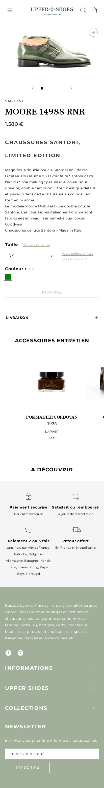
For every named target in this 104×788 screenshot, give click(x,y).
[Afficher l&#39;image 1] (42, 88)
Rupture (52, 292)
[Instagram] (20, 653)
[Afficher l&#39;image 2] (47, 88)
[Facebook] (8, 653)
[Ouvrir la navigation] (10, 10)
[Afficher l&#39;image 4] (57, 88)
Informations (29, 668)
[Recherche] (83, 10)
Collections (26, 708)
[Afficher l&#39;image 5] (62, 88)
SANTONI (14, 101)
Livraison (17, 317)
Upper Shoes (27, 688)
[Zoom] (93, 32)
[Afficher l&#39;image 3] (52, 88)
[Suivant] (71, 88)
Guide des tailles (36, 244)
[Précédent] (32, 88)
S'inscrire (27, 767)
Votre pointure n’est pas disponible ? (77, 256)
